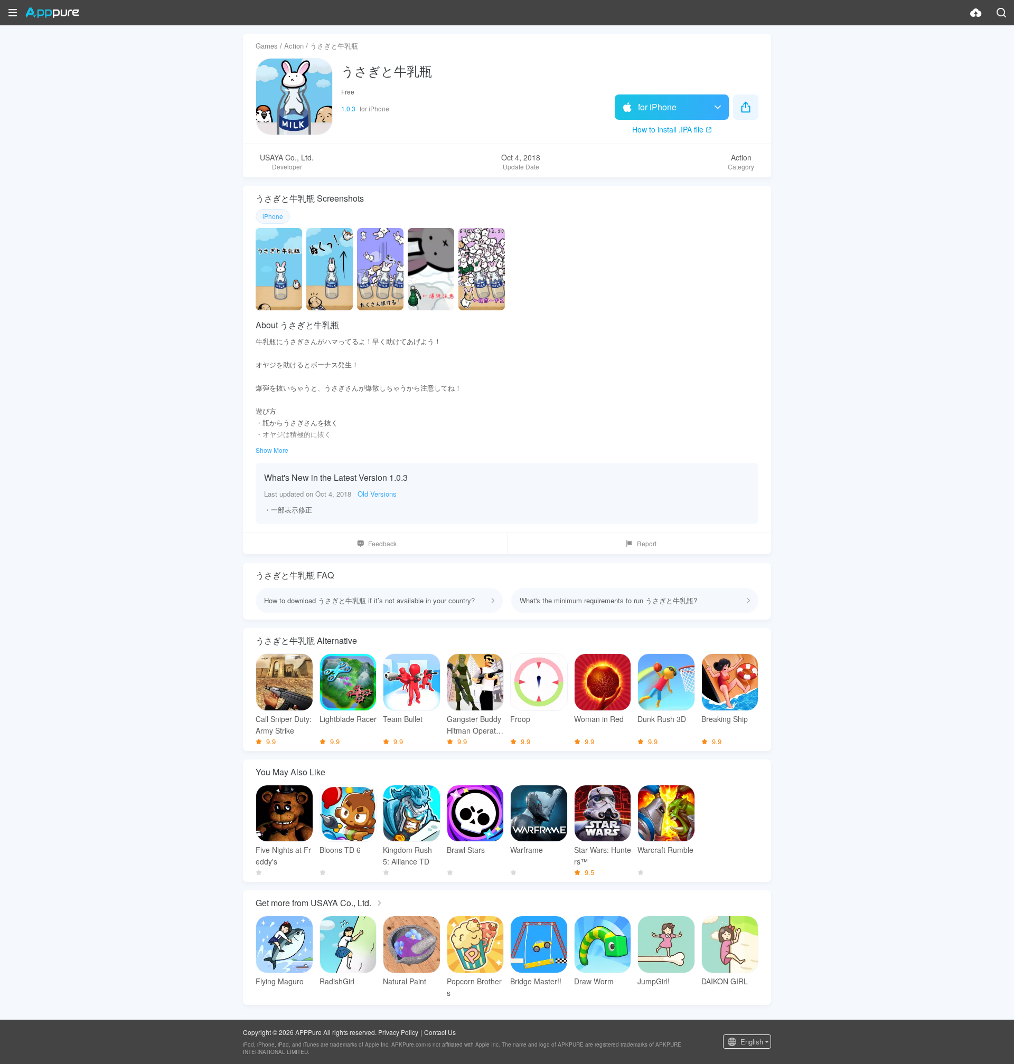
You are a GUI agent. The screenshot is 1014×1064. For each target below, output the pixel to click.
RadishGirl (337, 981)
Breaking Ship (724, 719)
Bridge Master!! (535, 981)
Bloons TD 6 (340, 849)
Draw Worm (594, 981)
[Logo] (52, 12)
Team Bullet (402, 719)
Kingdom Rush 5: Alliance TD (407, 855)
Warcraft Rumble (665, 849)
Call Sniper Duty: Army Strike (284, 725)
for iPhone (657, 107)
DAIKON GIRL (724, 981)
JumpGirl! (653, 981)
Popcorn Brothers (474, 987)
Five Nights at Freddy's (283, 855)
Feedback (382, 543)
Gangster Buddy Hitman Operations (474, 725)
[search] (1001, 12)
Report (646, 543)
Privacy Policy (398, 1032)
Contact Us (440, 1032)
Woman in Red (599, 719)
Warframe (526, 849)
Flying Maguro (280, 981)
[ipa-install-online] (976, 12)
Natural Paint (404, 981)
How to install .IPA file (667, 129)
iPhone (272, 216)
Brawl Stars (466, 849)
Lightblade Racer (348, 719)
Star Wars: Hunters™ (602, 855)
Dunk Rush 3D (661, 719)
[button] (12, 12)
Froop (520, 719)
